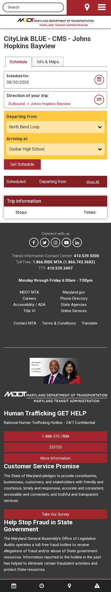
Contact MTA (25, 323)
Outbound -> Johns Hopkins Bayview (39, 103)
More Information (74, 458)
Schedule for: (17, 76)
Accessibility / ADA (29, 304)
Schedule (18, 61)
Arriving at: (17, 138)
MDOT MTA (29, 292)
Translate (89, 323)
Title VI (29, 311)
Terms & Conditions (59, 323)
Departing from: (22, 116)
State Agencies (74, 304)
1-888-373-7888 (55, 436)
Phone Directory (74, 298)
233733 (55, 447)
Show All (92, 182)
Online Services (74, 311)
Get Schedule (22, 164)
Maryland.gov (74, 292)
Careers (29, 298)
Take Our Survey (55, 514)
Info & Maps (48, 61)
